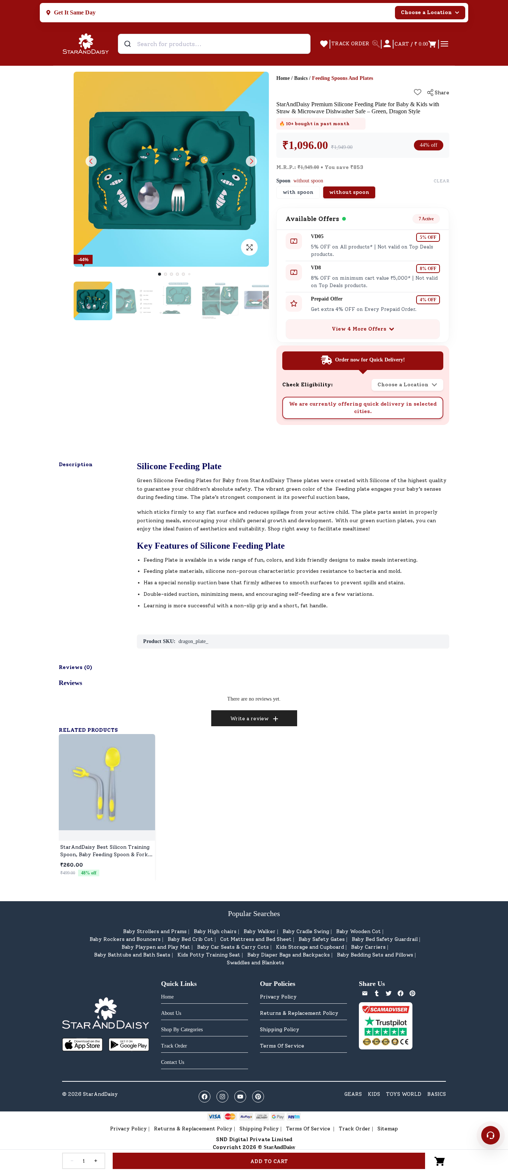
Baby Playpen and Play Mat (156, 947)
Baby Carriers (368, 947)
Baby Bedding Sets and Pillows (375, 955)
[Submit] (128, 44)
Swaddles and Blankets (255, 963)
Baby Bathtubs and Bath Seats (132, 955)
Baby (228, 480)
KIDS (374, 1094)
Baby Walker (260, 931)
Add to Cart (269, 1161)
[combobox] (214, 44)
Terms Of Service (282, 1046)
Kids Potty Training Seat (208, 955)
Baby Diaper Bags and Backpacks (288, 955)
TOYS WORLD (403, 1094)
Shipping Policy (279, 1029)
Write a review (249, 718)
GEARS (353, 1094)
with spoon (298, 192)
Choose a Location (426, 12)
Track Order (354, 1129)
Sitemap (387, 1129)
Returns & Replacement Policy (299, 1013)
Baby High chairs (215, 931)
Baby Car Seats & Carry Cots (233, 947)
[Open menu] (444, 43)
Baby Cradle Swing (306, 931)
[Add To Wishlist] (417, 92)
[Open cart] (440, 1161)
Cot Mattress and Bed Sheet (256, 939)
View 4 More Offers (359, 329)
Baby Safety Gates (322, 939)
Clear (442, 181)
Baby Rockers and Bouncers (125, 939)
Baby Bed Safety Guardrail (385, 939)
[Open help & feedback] (491, 1135)
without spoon (349, 192)
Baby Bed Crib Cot (190, 939)
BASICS (436, 1094)
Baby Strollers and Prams (155, 931)
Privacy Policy (278, 997)
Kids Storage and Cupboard (310, 947)
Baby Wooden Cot (358, 931)
